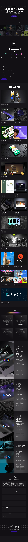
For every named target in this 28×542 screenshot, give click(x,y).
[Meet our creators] (14, 42)
